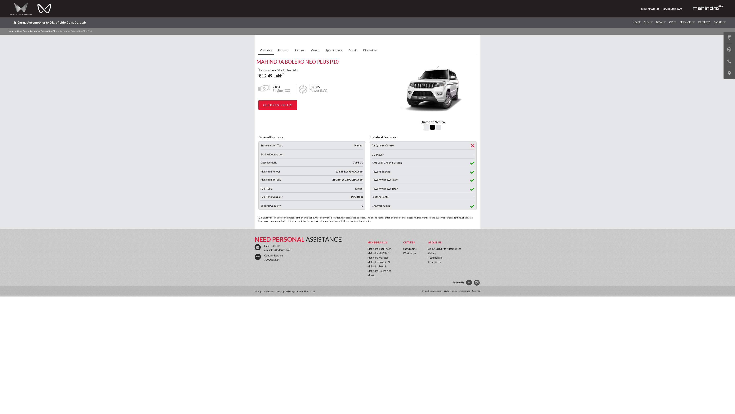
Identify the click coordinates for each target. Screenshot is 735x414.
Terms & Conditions (430, 290)
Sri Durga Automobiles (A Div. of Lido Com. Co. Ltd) (49, 22)
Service (685, 22)
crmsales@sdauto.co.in (278, 249)
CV (671, 22)
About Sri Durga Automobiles (444, 248)
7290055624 (271, 259)
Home (637, 22)
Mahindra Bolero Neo (379, 270)
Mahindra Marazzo (378, 257)
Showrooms (409, 248)
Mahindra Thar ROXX (379, 248)
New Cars (22, 31)
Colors (315, 50)
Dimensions (370, 50)
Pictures (300, 50)
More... (371, 275)
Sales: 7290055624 (650, 8)
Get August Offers (277, 105)
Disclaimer (464, 290)
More (718, 22)
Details (353, 50)
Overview (266, 50)
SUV (646, 22)
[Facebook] (469, 282)
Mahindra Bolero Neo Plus (43, 31)
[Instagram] (477, 282)
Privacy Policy (450, 290)
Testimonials (435, 257)
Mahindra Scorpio (377, 266)
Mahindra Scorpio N (379, 262)
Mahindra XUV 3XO (379, 253)
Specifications (334, 50)
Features (283, 50)
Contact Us (434, 262)
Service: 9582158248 (672, 8)
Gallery (432, 253)
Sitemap (476, 290)
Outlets (704, 22)
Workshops (409, 253)
